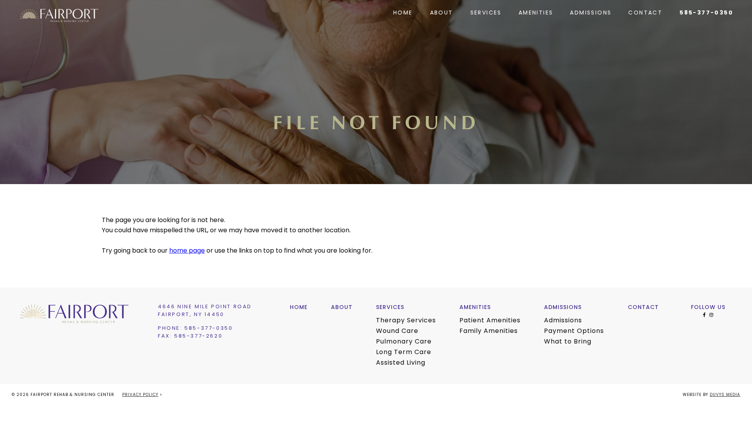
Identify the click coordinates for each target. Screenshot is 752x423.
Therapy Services (406, 321)
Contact (645, 13)
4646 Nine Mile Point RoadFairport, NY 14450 (205, 311)
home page (187, 251)
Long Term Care (403, 352)
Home (403, 13)
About (441, 13)
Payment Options (574, 331)
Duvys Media (725, 395)
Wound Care (397, 331)
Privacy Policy (140, 395)
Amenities (536, 13)
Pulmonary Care (404, 342)
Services (486, 13)
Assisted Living (400, 363)
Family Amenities (488, 331)
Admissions (590, 13)
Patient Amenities (490, 321)
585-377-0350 (706, 13)
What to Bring (567, 342)
